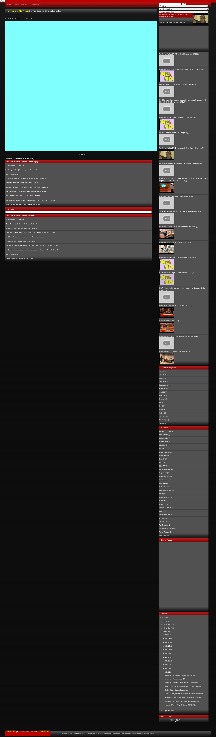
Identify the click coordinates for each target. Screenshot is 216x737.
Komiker (162, 399)
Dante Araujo (109, 733)
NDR (161, 406)
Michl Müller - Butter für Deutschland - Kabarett (21, 224)
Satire (161, 413)
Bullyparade (163, 438)
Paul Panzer (163, 483)
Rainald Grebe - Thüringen (15, 165)
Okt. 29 (167, 635)
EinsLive (162, 445)
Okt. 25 (167, 646)
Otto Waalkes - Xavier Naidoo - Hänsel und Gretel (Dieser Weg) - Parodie (30, 200)
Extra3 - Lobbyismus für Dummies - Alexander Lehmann (184, 694)
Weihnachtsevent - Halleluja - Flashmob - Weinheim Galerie (26, 191)
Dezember (167, 624)
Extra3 (161, 449)
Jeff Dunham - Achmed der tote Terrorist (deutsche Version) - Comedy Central (32, 250)
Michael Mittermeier (166, 469)
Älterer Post (11, 732)
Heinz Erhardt (164, 455)
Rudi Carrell (163, 504)
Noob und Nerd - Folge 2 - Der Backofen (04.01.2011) (24, 204)
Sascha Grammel (165, 508)
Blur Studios (163, 435)
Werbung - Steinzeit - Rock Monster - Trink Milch (181, 683)
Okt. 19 (167, 661)
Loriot (161, 462)
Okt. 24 (167, 650)
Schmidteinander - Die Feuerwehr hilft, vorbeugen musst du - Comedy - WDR (32, 245)
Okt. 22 (167, 653)
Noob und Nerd (164, 476)
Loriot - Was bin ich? (12, 174)
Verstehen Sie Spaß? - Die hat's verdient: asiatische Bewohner (27, 187)
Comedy (17, 19)
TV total (161, 522)
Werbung (162, 420)
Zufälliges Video (21, 4)
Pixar (161, 494)
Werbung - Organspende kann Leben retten (180, 675)
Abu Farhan (125, 733)
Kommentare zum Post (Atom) (24, 159)
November (167, 628)
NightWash (163, 473)
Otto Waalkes (163, 480)
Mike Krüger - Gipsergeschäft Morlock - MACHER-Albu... (184, 686)
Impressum (35, 4)
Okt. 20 (167, 657)
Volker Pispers (164, 532)
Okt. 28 (167, 638)
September (167, 711)
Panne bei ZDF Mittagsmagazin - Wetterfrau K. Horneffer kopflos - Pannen (31, 232)
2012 (164, 617)
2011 (164, 621)
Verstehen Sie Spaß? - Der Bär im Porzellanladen (182, 701)
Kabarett (162, 396)
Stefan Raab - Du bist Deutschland (176, 690)
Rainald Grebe (164, 497)
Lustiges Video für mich (79, 733)
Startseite (82, 154)
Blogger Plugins (136, 733)
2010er (12, 19)
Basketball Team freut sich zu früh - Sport (19, 258)
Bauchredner (163, 385)
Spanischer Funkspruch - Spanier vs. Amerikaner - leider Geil (26, 178)
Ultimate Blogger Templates (95, 733)
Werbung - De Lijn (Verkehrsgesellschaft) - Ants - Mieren (25, 170)
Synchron (162, 416)
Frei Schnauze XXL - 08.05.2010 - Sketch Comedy (23, 196)
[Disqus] (81, 53)
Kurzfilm (162, 459)
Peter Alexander (164, 487)
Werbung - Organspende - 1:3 (175, 679)
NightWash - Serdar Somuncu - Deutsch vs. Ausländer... (184, 697)
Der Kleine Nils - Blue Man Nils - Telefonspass (21, 228)
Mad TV (162, 466)
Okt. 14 (167, 668)
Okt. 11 (167, 672)
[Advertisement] (171, 38)
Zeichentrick (163, 423)
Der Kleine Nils (164, 442)
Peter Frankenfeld (165, 490)
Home (9, 4)
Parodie (162, 409)
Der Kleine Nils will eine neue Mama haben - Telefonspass (25, 237)
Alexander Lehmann (166, 431)
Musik (161, 402)
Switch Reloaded (165, 515)
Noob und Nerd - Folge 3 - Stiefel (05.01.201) (180, 705)
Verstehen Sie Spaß (18, 11)
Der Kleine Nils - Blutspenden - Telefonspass (21, 241)
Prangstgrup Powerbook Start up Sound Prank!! (22, 183)
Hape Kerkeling (164, 452)
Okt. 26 (167, 642)
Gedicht (162, 392)
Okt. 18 (167, 665)
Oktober (166, 632)
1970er (161, 375)
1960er (161, 371)
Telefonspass (163, 525)
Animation (162, 382)
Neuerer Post (44, 732)
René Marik (163, 501)
